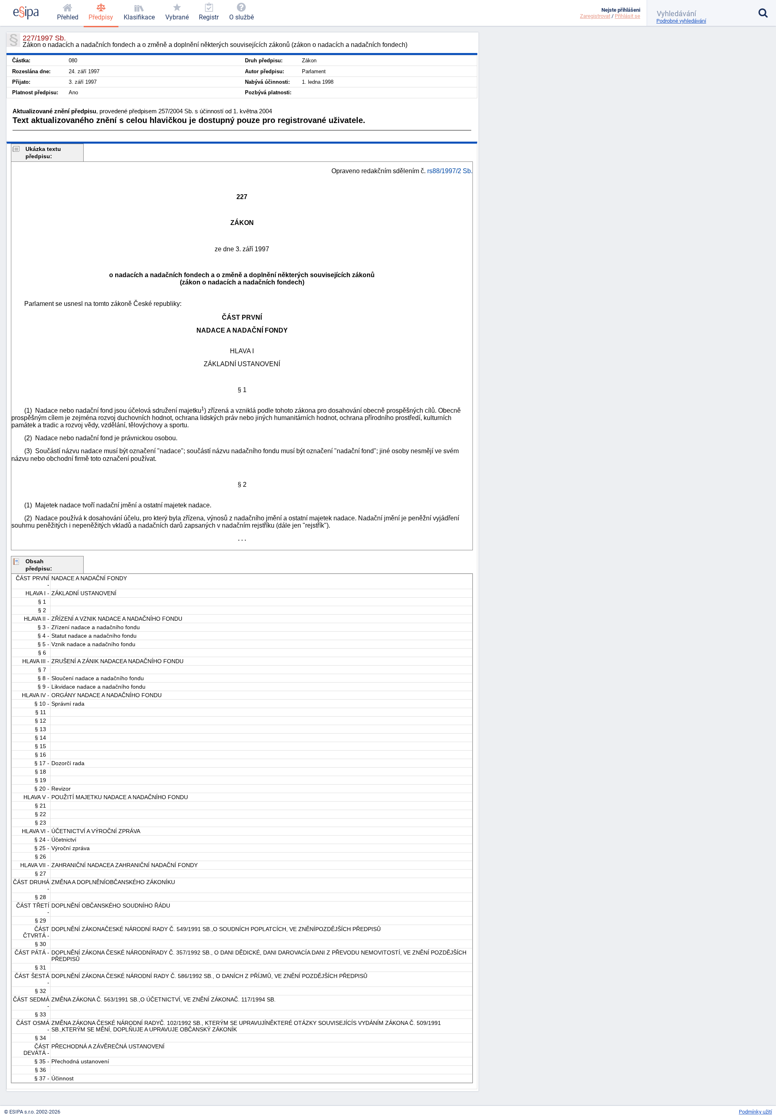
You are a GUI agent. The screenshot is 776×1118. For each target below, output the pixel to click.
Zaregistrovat (595, 16)
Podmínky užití (755, 1112)
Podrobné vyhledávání (681, 21)
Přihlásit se (627, 16)
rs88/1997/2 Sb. (449, 171)
